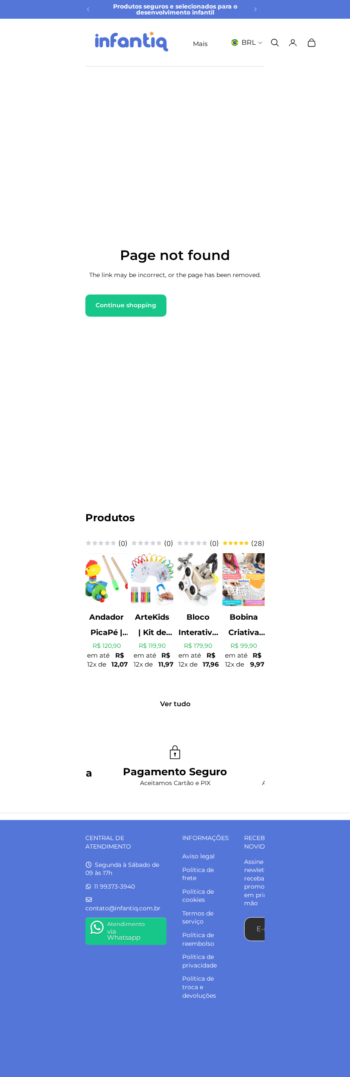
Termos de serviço (197, 918)
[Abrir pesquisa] (274, 42)
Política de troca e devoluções (199, 987)
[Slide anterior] (88, 9)
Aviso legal (198, 856)
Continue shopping (126, 305)
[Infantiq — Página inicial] (131, 42)
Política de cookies (198, 896)
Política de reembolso (198, 939)
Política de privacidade (199, 961)
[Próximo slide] (255, 9)
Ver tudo (175, 704)
